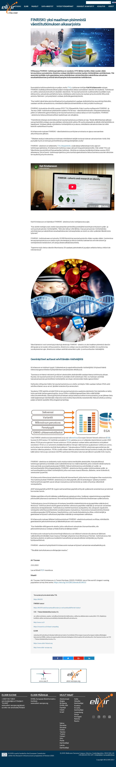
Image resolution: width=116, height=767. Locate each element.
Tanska (62, 732)
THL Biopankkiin (64, 146)
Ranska (77, 719)
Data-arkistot (47, 6)
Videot (111, 6)
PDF (42, 570)
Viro (61, 738)
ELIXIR (26, 6)
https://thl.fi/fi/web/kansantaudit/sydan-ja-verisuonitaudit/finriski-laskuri (57, 608)
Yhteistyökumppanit (65, 6)
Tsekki (62, 734)
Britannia (63, 703)
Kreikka (77, 705)
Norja (76, 714)
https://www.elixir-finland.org (43, 643)
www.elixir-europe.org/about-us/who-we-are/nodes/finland (13, 706)
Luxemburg (78, 712)
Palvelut (34, 6)
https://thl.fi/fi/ (38, 599)
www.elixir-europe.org (39, 703)
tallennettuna (73, 438)
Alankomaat (64, 699)
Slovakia (63, 725)
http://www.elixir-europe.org (43, 647)
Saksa (62, 723)
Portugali (77, 716)
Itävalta (77, 701)
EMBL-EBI (64, 705)
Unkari (62, 736)
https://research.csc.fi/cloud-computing (46, 627)
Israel (62, 712)
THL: (70, 87)
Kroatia (77, 708)
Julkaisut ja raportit (85, 6)
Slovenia (63, 727)
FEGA (68, 440)
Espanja (63, 707)
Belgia (62, 701)
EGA (108, 438)
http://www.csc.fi (39, 622)
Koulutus (101, 6)
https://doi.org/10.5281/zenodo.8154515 (70, 582)
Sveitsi (62, 729)
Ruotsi (76, 721)
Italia (76, 699)
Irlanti (62, 710)
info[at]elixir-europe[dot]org (104, 755)
